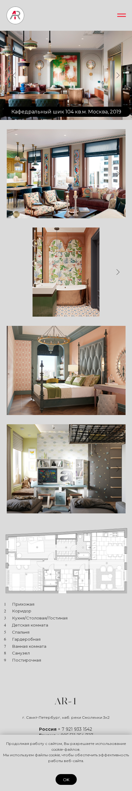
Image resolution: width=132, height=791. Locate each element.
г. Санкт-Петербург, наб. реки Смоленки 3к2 (66, 717)
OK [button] (66, 779)
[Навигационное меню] (121, 15)
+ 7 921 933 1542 (75, 729)
